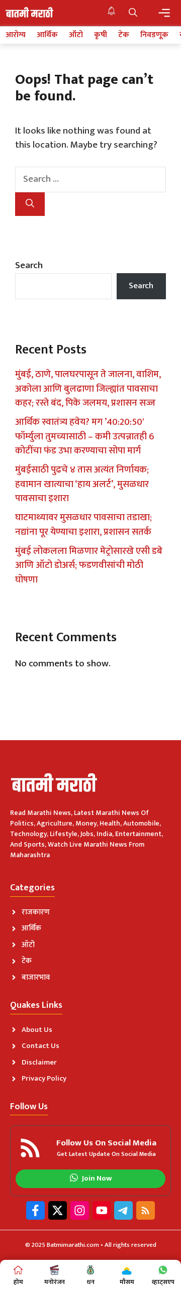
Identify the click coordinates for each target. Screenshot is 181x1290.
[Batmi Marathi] (30, 13)
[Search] (30, 204)
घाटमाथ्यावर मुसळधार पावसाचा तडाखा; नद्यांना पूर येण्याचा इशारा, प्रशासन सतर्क (83, 525)
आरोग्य (16, 35)
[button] (133, 13)
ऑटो (76, 35)
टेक (123, 35)
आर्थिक (47, 35)
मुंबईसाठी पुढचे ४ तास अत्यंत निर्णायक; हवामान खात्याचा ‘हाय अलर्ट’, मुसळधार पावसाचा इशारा (82, 484)
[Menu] (164, 13)
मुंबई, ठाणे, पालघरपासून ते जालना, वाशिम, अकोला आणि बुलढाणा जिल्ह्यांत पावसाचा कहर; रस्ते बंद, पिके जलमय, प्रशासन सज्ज (88, 389)
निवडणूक (154, 35)
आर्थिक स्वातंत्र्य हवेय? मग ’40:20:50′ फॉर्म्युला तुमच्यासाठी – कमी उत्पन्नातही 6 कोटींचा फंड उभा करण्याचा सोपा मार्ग (84, 436)
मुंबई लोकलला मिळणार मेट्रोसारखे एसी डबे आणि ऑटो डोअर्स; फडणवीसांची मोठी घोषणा (88, 565)
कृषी (100, 35)
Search (29, 265)
